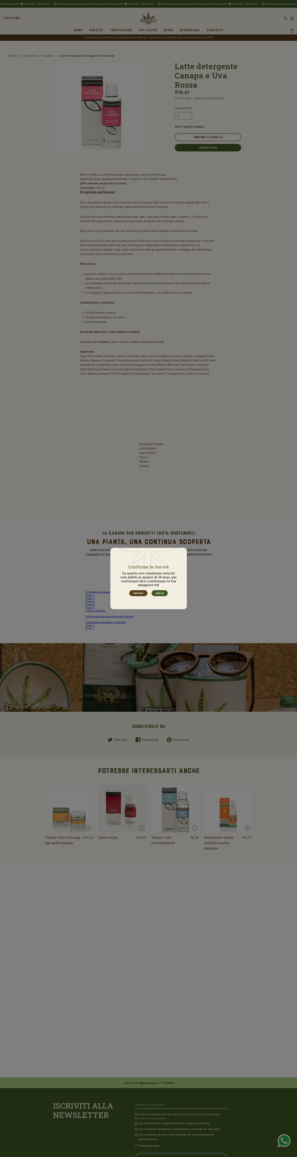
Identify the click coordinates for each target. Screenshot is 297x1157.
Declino (159, 593)
